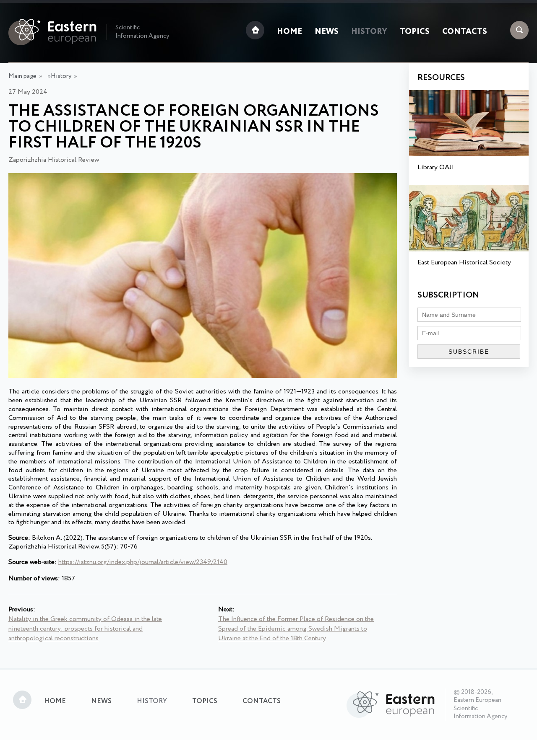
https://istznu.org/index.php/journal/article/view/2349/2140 (142, 562)
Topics (415, 32)
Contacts (464, 32)
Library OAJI (435, 167)
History (369, 32)
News (327, 32)
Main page (22, 76)
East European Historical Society (464, 262)
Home (289, 32)
